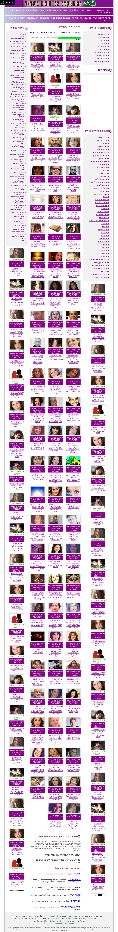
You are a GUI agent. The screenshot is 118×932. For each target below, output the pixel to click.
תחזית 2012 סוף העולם (99, 221)
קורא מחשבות (102, 206)
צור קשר (17, 916)
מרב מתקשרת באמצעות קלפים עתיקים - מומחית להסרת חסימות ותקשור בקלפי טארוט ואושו (55, 478)
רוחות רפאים (103, 212)
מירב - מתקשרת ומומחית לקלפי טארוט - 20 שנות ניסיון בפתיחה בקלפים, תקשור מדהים (73, 359)
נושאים (43, 916)
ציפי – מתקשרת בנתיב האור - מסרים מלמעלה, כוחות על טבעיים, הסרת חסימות (55, 768)
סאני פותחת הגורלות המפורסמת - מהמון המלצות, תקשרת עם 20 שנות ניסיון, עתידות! (55, 215)
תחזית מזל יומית (62, 921)
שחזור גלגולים (102, 215)
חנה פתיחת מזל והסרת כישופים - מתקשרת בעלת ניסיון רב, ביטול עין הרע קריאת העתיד (37, 681)
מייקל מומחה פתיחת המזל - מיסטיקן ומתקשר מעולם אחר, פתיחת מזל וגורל (37, 215)
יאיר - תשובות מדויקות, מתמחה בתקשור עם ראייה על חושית (37, 330)
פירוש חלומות (18, 10)
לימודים (21, 18)
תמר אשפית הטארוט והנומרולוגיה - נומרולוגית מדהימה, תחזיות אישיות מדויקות (73, 388)
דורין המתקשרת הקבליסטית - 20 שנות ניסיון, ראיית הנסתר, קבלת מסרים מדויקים (37, 623)
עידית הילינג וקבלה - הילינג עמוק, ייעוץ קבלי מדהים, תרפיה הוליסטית (73, 796)
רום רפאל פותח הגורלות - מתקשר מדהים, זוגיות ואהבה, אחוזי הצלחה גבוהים (73, 417)
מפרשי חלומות (102, 55)
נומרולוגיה (79, 10)
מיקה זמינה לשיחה (55, 53)
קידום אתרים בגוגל (44, 918)
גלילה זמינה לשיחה (37, 84)
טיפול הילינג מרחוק (100, 268)
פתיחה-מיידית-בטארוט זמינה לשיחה (54, 117)
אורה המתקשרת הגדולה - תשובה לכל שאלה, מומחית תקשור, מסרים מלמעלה (37, 476)
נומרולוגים (104, 40)
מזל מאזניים (103, 242)
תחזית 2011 (104, 218)
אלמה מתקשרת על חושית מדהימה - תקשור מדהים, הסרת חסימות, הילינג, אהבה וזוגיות (55, 595)
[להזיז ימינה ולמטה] (3, 3)
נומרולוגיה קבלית (101, 277)
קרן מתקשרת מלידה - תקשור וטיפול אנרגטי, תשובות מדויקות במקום (73, 301)
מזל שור (105, 227)
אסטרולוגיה (99, 10)
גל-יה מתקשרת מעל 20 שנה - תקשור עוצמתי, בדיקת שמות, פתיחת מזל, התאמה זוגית (55, 738)
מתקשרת (105, 209)
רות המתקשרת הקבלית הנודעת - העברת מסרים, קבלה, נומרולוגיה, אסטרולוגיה (37, 243)
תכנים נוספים (82, 918)
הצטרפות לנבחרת (21, 918)
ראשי (108, 10)
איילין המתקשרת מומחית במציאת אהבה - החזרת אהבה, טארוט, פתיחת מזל (73, 95)
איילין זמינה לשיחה (73, 84)
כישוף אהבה (103, 173)
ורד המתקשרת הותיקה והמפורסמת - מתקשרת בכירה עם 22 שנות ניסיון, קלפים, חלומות (38, 389)
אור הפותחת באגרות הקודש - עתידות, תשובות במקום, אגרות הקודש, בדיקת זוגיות (38, 157)
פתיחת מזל (44, 10)
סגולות (53, 921)
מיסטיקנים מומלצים (100, 182)
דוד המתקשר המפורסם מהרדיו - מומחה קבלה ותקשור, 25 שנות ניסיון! (73, 331)
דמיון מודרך (104, 158)
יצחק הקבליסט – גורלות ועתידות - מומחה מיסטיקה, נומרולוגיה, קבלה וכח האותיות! (73, 187)
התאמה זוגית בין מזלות (99, 161)
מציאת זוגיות (85, 18)
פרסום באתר (65, 918)
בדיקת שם (44, 18)
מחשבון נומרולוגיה (100, 274)
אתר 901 (47, 921)
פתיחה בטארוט (102, 203)
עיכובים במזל (57, 18)
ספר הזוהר (104, 191)
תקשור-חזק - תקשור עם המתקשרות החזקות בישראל (37, 651)
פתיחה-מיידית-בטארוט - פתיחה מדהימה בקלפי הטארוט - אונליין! (55, 131)
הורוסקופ (105, 143)
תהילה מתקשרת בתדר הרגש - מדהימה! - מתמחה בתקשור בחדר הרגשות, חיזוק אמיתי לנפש (55, 710)
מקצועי (90, 918)
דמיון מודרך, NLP (101, 262)
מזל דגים (105, 256)
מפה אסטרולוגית (101, 179)
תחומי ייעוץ (50, 916)
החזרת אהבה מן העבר (99, 265)
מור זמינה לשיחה (72, 53)
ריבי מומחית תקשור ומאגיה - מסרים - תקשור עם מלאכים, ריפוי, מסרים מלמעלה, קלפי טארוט (37, 595)
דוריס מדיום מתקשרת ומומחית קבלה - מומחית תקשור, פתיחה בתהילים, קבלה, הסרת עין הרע (55, 418)
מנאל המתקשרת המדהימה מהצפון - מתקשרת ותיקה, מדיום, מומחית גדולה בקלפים (55, 652)
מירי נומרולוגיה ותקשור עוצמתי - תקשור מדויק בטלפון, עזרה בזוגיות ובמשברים (55, 796)
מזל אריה (105, 236)
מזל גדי (105, 250)
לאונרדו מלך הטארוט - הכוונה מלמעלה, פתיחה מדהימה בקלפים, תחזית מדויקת (73, 536)
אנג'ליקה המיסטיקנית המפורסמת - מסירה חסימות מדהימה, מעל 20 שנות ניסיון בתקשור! (73, 594)
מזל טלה (105, 224)
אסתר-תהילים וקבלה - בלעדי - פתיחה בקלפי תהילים (55, 243)
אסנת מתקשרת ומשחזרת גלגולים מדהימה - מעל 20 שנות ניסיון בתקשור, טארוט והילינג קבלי (73, 216)
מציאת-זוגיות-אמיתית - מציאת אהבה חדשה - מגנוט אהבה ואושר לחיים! (55, 98)
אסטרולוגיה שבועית (100, 259)
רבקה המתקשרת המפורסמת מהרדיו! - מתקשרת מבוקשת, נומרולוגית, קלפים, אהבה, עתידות (55, 389)
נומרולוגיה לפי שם (101, 188)
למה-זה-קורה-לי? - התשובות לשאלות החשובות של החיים (38, 796)
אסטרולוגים (103, 34)
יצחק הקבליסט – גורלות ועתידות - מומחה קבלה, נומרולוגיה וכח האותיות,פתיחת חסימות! (37, 360)
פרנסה (67, 18)
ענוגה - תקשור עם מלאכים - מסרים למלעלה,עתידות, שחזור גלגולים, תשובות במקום (37, 187)
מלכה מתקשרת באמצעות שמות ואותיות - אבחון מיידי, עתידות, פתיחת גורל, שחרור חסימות (55, 624)
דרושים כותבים (55, 918)
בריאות (75, 18)
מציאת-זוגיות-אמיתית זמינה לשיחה (54, 85)
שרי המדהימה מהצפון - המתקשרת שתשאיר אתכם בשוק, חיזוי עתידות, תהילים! (73, 506)
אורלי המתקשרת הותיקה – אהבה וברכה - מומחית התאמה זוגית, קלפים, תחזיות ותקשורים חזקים (38, 710)
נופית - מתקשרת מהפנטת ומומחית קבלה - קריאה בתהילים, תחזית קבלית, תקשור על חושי (37, 126)
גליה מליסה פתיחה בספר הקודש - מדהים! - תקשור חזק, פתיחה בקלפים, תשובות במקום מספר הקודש (38, 273)
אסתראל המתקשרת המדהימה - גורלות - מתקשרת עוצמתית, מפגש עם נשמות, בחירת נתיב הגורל (37, 507)
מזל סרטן (104, 233)
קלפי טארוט (55, 10)
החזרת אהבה (32, 18)
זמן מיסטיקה (103, 164)
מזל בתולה (104, 239)
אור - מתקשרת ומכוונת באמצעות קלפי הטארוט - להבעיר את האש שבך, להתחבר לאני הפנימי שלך (37, 769)
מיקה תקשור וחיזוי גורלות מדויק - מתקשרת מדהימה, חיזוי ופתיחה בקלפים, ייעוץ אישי (55, 66)
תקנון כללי (36, 916)
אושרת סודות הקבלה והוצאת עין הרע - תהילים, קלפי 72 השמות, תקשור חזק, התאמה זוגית (73, 273)
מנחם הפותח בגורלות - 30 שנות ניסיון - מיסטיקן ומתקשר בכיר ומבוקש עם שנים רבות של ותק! (55, 158)
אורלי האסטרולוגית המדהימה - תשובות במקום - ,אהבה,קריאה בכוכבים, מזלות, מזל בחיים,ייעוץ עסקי (38, 536)
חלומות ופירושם (102, 200)
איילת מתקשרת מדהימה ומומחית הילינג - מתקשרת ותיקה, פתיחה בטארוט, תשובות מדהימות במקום (37, 739)
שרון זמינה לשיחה (72, 116)
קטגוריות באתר (98, 918)
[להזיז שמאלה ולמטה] (1, 3)
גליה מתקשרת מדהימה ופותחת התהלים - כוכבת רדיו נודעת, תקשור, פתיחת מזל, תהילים (73, 158)
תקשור (89, 10)
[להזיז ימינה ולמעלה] (3, 1)
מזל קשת (105, 247)
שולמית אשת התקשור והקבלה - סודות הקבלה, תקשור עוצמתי (55, 357)
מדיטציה (105, 176)
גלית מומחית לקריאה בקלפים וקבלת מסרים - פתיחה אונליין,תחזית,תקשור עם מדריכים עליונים (73, 477)
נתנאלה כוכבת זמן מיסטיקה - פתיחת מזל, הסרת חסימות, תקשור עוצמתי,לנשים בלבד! (73, 680)
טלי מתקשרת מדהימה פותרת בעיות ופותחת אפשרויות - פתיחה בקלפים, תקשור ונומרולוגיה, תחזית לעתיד (55, 303)
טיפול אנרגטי (103, 167)
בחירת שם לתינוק (101, 155)
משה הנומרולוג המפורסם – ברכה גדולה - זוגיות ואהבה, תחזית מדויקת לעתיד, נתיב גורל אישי (55, 536)
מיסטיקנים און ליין (101, 61)
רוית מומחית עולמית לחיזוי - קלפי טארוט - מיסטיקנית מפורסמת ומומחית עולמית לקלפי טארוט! (37, 418)
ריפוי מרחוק (103, 146)
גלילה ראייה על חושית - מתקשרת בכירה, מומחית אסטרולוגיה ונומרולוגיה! (37, 95)
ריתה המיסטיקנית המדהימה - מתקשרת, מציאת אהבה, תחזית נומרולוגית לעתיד (73, 768)
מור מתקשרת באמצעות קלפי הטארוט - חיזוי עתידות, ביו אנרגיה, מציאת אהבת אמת (73, 66)
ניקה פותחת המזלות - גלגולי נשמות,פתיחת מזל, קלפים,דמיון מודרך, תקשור (73, 709)
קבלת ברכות (31, 10)
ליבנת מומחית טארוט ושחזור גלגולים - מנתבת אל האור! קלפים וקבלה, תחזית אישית (55, 507)
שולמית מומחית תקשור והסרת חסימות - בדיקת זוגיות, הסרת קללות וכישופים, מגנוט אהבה (37, 302)
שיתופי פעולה (32, 918)
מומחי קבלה (68, 10)
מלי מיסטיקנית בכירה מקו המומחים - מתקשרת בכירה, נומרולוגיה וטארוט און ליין (73, 652)
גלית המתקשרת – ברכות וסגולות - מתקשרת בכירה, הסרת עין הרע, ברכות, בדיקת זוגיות (55, 447)
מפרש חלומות (102, 185)
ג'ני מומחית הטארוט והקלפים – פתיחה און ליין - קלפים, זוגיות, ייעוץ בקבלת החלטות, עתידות (55, 273)
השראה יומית (72, 921)
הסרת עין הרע (104, 12)
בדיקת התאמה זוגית (102, 18)
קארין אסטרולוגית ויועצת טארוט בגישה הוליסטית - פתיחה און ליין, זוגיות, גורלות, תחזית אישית (37, 66)
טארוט (70, 916)
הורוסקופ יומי (77, 916)
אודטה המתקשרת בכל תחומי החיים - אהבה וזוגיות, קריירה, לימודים (73, 737)
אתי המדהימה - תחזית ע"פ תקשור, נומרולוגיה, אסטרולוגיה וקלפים (55, 564)
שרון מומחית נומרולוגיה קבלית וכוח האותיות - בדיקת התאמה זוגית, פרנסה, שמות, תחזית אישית (73, 128)
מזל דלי (105, 253)
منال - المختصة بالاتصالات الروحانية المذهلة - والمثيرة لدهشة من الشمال (55, 823)
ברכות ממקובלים (101, 52)
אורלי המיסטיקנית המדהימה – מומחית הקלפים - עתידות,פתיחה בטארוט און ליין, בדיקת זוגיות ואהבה (37, 566)
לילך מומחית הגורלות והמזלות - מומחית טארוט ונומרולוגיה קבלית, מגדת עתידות (55, 331)
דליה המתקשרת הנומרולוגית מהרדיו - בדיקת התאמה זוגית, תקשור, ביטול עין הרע (37, 446)
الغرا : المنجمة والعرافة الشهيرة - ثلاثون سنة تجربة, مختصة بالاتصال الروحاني (73, 824)
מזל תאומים (103, 230)
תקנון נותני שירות (27, 916)
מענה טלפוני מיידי (37, 921)
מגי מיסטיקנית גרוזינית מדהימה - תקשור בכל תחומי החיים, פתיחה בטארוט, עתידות (55, 680)
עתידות (107, 20)
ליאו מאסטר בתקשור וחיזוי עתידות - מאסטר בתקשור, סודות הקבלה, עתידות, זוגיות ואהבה (55, 187)
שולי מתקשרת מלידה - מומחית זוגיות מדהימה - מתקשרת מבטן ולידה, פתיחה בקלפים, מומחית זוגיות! (73, 624)
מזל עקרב (104, 245)
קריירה (13, 18)
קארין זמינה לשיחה (37, 53)
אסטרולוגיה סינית (101, 152)
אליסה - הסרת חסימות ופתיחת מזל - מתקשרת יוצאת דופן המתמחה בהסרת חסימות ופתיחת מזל (73, 244)
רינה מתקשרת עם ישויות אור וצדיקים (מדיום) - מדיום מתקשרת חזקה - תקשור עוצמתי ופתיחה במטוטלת (73, 448)
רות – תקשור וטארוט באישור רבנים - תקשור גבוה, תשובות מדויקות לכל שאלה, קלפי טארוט (73, 565)
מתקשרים (104, 37)
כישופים (105, 170)
